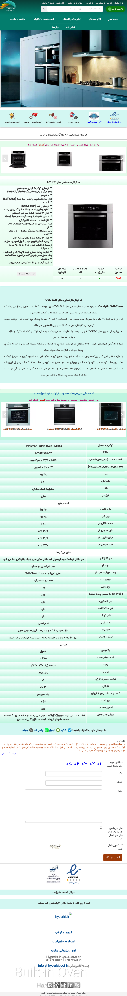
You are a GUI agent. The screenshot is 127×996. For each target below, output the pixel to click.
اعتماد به (63, 941)
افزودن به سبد (27, 274)
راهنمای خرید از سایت (52, 3)
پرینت (25, 730)
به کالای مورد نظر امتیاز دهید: (114, 764)
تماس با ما (70, 27)
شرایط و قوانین (63, 932)
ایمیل (52, 730)
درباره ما (55, 27)
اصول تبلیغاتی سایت (63, 950)
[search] (44, 9)
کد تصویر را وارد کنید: (114, 847)
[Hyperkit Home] (8, 7)
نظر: (120, 791)
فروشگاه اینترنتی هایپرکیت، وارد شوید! (103, 3)
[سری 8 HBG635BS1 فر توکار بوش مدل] (64, 414)
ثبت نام (6, 754)
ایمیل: (119, 782)
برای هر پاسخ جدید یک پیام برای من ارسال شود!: (115, 834)
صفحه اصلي (113, 19)
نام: (120, 773)
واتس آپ (39, 730)
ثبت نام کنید (74, 3)
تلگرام (64, 730)
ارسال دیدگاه (113, 857)
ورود (14, 754)
